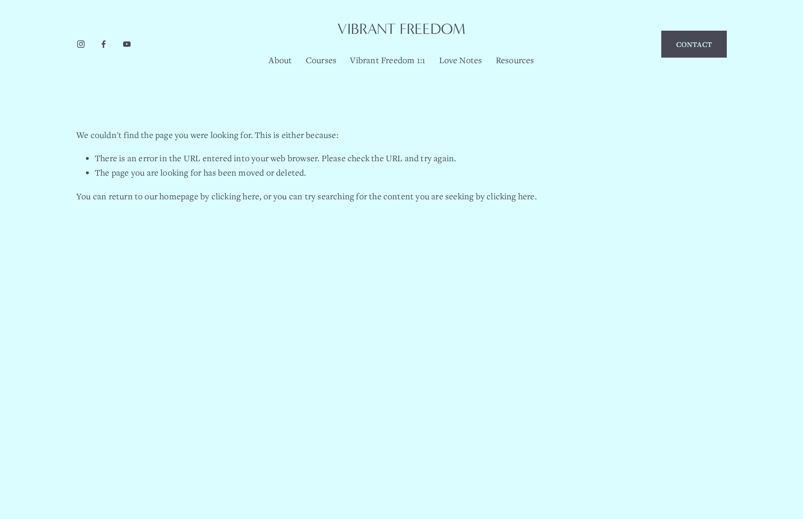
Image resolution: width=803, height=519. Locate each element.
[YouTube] (127, 44)
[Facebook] (103, 44)
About (280, 60)
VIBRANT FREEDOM (401, 29)
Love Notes (460, 60)
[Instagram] (81, 44)
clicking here (235, 196)
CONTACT (694, 44)
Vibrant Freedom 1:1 (387, 60)
